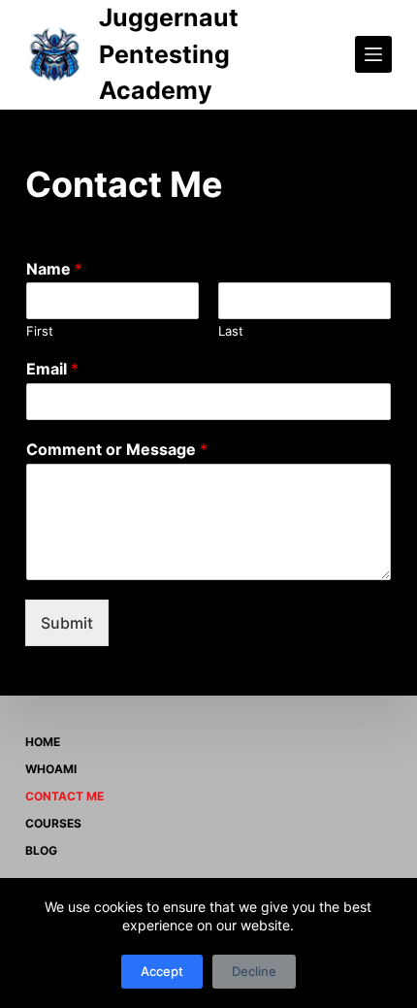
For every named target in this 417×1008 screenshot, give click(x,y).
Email (52, 368)
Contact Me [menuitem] (64, 796)
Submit (67, 623)
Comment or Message (117, 449)
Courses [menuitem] (53, 823)
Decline (254, 971)
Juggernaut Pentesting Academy (169, 54)
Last (230, 331)
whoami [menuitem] (51, 769)
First (39, 331)
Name (54, 268)
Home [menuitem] (42, 741)
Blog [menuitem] (41, 850)
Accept (162, 971)
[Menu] (373, 54)
